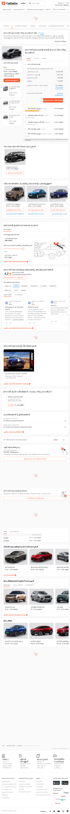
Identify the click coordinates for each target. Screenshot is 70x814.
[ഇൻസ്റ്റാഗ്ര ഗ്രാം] (63, 811)
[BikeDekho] (55, 793)
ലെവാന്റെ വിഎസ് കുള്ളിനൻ (15, 213)
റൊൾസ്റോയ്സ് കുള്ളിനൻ (13, 204)
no (63, 440)
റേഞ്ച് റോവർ (10, 607)
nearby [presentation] (5, 531)
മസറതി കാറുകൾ (9, 575)
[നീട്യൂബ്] (59, 811)
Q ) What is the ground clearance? (14, 420)
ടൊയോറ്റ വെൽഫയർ (11, 167)
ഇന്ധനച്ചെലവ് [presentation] (7, 229)
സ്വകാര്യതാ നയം (7, 789)
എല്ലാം (29, 58)
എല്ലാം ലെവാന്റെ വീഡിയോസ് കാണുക (16, 384)
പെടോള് (44, 58)
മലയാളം (60, 3)
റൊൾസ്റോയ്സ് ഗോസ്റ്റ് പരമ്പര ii (37, 204)
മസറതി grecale (10, 567)
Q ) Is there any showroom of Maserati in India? (18, 427)
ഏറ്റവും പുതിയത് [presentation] (17, 585)
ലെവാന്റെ (6, 26)
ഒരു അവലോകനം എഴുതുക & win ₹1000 (15, 277)
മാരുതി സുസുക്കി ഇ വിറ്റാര (14, 641)
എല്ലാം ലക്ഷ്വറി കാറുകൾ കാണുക (15, 615)
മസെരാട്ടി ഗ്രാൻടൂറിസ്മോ (39, 567)
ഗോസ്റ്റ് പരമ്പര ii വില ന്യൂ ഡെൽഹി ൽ (37, 210)
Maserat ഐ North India (15, 397)
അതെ (56, 440)
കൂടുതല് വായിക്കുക (60, 41)
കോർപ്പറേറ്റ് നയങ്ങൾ (7, 792)
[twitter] (54, 811)
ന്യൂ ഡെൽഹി (9, 76)
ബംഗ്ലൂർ (6, 540)
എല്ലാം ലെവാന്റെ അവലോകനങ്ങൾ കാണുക (17, 328)
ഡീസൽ (36, 58)
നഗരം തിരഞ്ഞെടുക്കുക (61, 9)
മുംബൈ (6, 537)
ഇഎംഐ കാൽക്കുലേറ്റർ (59, 94)
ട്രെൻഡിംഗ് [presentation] (7, 585)
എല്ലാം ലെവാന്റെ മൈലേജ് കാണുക (15, 261)
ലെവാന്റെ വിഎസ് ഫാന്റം (59, 213)
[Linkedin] (67, 811)
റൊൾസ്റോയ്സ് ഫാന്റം (56, 204)
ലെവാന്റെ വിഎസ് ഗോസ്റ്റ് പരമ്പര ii (37, 213)
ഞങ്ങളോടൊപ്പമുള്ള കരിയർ (9, 784)
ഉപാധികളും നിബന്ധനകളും (9, 786)
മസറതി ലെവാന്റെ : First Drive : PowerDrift (16, 373)
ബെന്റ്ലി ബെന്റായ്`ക (38, 607)
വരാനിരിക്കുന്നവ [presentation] (29, 585)
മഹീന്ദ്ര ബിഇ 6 (36, 641)
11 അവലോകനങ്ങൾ (9, 69)
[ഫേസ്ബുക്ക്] (50, 811)
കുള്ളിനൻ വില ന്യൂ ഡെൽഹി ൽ (15, 210)
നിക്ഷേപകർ (5, 795)
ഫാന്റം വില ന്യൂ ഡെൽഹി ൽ (59, 210)
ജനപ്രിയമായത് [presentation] (14, 531)
